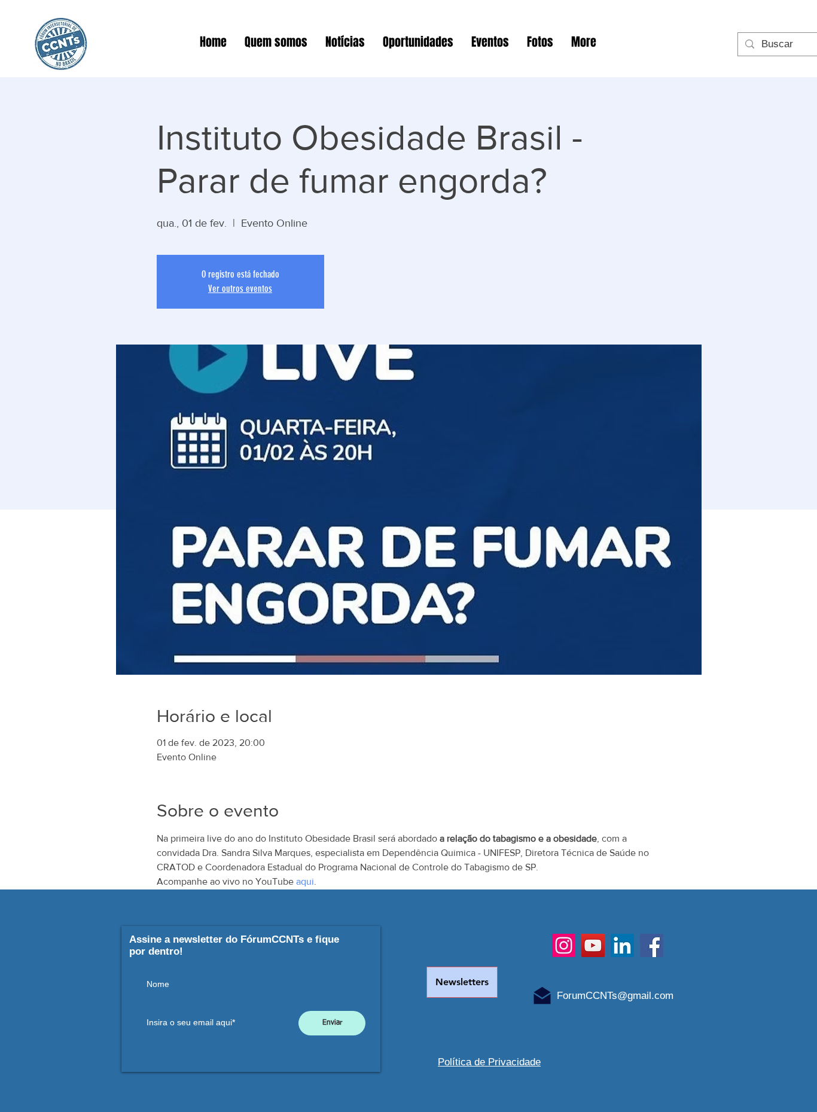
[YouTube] (593, 945)
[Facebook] (651, 945)
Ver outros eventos (240, 288)
